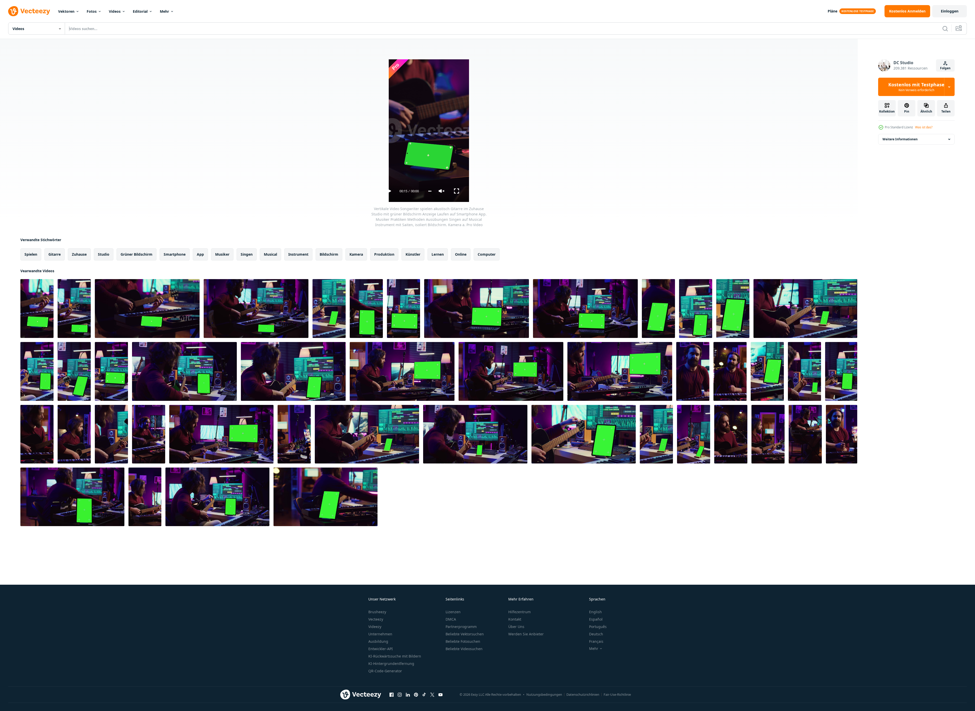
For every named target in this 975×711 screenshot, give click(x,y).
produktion (384, 254)
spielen (30, 254)
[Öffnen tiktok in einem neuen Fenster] (424, 694)
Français (596, 641)
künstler (413, 254)
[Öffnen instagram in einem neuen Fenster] (400, 694)
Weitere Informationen (900, 139)
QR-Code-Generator (385, 670)
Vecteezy (375, 619)
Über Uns (516, 626)
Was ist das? (923, 127)
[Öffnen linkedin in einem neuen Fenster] (408, 694)
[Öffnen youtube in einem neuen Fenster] (440, 694)
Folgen (945, 68)
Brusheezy (377, 611)
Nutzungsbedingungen (544, 694)
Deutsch (596, 634)
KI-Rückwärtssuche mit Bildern (394, 656)
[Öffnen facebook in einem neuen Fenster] (391, 694)
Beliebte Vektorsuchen (465, 634)
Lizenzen (453, 611)
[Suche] (945, 28)
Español (596, 619)
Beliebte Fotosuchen (463, 641)
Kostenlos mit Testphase (916, 86)
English (595, 611)
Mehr (164, 11)
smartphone (175, 254)
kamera (356, 254)
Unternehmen (380, 634)
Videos (115, 11)
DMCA (451, 619)
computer (487, 254)
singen (247, 254)
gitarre (54, 254)
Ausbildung (378, 641)
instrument (298, 254)
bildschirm (329, 254)
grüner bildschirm (136, 254)
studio (103, 254)
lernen (438, 254)
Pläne (832, 11)
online (460, 254)
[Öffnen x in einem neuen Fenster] (432, 694)
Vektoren (66, 11)
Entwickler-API (380, 648)
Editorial (140, 11)
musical (270, 254)
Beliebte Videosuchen (464, 648)
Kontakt (514, 619)
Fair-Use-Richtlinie (617, 694)
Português (598, 626)
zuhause (79, 254)
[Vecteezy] (29, 11)
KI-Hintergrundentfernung (391, 663)
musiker (222, 254)
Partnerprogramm (461, 626)
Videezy (374, 626)
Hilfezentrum (519, 611)
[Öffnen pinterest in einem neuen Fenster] (416, 694)
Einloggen (949, 11)
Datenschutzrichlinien (582, 694)
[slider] (430, 191)
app (200, 254)
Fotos (92, 11)
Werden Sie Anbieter (526, 634)
